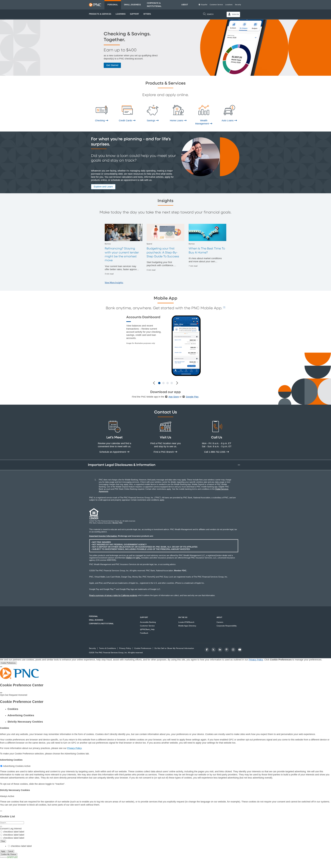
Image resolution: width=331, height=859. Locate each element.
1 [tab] (159, 383)
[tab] (168, 709)
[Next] (177, 383)
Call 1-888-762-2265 (215, 452)
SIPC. (138, 558)
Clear (3, 841)
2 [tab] (163, 383)
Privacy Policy (256, 659)
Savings (151, 120)
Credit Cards (126, 120)
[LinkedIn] (220, 649)
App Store (173, 396)
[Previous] (154, 383)
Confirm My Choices (8, 854)
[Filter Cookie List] (1, 826)
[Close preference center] (1, 692)
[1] (224, 307)
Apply (3, 851)
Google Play (192, 396)
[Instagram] (233, 649)
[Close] (1, 666)
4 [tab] (172, 383)
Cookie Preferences (142, 648)
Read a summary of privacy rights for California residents (113, 595)
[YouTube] (240, 649)
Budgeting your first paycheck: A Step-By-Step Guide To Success (163, 252)
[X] (213, 649)
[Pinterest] (226, 649)
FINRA (129, 558)
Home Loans (177, 120)
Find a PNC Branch (164, 452)
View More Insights (114, 282)
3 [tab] (167, 383)
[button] (100, 14)
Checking (100, 120)
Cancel (10, 851)
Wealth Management (202, 122)
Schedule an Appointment (113, 452)
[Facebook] (207, 649)
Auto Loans (228, 120)
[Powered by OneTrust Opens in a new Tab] (9, 857)
